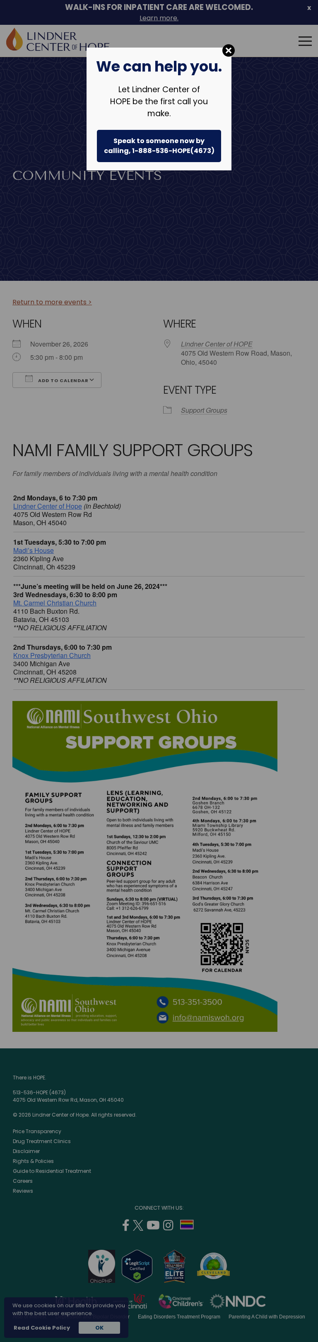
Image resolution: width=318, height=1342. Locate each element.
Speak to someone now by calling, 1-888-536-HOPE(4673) (159, 145)
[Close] (228, 50)
